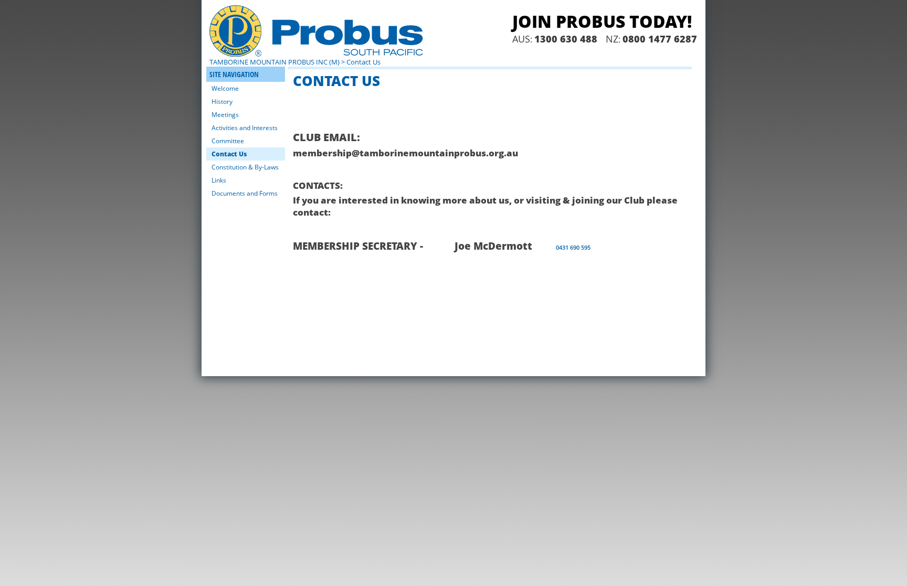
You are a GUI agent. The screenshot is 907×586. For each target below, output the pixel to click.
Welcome (225, 88)
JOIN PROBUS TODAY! (602, 21)
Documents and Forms (245, 193)
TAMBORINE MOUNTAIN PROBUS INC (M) (274, 62)
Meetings (225, 115)
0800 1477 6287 (660, 39)
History (222, 101)
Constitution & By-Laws (245, 167)
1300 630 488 (565, 39)
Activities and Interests (245, 128)
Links (219, 180)
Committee (228, 141)
